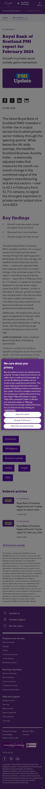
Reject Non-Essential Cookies (22, 426)
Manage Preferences (22, 420)
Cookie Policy (10, 410)
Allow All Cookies (22, 414)
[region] (22, 394)
